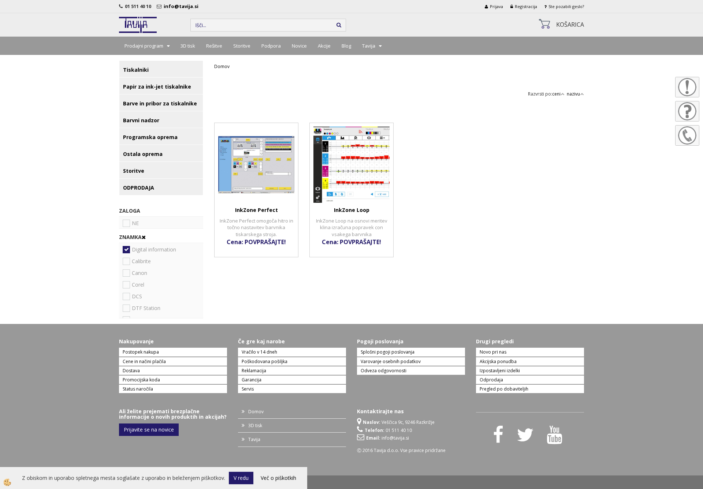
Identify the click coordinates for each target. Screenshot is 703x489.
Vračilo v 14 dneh (259, 352)
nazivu (573, 94)
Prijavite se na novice (149, 429)
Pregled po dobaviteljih (504, 389)
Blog (346, 45)
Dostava (131, 370)
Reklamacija (254, 370)
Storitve (241, 45)
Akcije (324, 45)
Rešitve (214, 45)
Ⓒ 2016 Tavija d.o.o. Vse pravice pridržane (401, 450)
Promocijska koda (141, 380)
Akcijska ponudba (498, 361)
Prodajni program (143, 45)
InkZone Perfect (256, 209)
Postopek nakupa (141, 352)
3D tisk (188, 45)
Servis (248, 389)
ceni (556, 94)
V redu (241, 477)
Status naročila (138, 389)
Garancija (251, 380)
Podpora (271, 45)
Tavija (368, 45)
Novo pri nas (493, 352)
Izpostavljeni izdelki (500, 370)
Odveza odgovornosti (383, 370)
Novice (299, 45)
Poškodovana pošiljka (264, 361)
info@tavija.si (182, 6)
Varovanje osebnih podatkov (391, 361)
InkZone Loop (351, 209)
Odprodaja (491, 380)
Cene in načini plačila (144, 361)
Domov (222, 66)
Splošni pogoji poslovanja (387, 352)
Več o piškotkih (278, 477)
